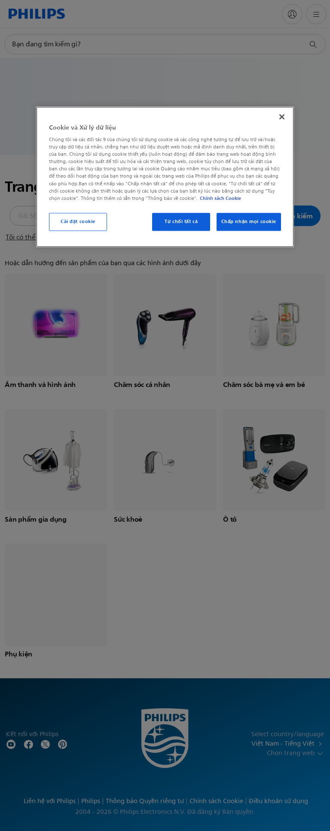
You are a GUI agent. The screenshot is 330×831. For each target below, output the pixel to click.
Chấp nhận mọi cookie (248, 221)
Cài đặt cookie (78, 221)
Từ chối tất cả (181, 221)
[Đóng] (281, 116)
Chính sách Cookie (220, 198)
